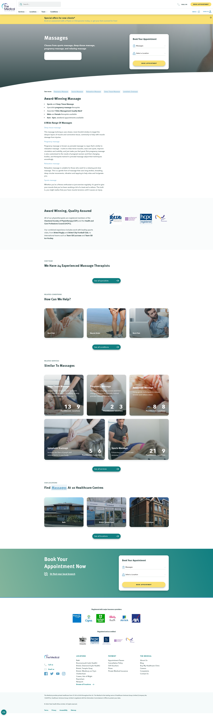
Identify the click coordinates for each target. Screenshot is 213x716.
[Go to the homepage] (8, 7)
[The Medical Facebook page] (46, 673)
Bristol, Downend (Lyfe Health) (88, 666)
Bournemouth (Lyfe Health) (86, 663)
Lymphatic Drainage (130, 92)
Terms (46, 710)
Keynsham (80, 679)
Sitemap (73, 710)
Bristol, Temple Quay (84, 668)
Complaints (144, 671)
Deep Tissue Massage (112, 92)
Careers (143, 668)
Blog (142, 663)
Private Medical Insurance (118, 671)
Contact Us (144, 674)
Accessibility (63, 710)
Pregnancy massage (51, 142)
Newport (79, 682)
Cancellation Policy (115, 663)
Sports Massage (77, 92)
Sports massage (50, 180)
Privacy (54, 710)
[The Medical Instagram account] (63, 673)
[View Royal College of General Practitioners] (106, 640)
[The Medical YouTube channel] (57, 673)
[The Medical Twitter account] (51, 673)
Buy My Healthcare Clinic (150, 666)
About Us (143, 660)
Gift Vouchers (113, 666)
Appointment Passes (116, 660)
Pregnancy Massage (61, 92)
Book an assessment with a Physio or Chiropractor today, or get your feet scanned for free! (80, 21)
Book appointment (149, 63)
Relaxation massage (52, 164)
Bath (78, 660)
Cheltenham (81, 674)
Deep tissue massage (52, 128)
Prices (110, 668)
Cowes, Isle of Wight (84, 676)
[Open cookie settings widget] (3, 712)
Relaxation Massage (93, 92)
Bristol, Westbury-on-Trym (86, 671)
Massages (59, 487)
